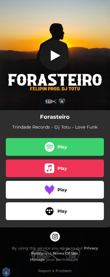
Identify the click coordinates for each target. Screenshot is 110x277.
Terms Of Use (65, 253)
